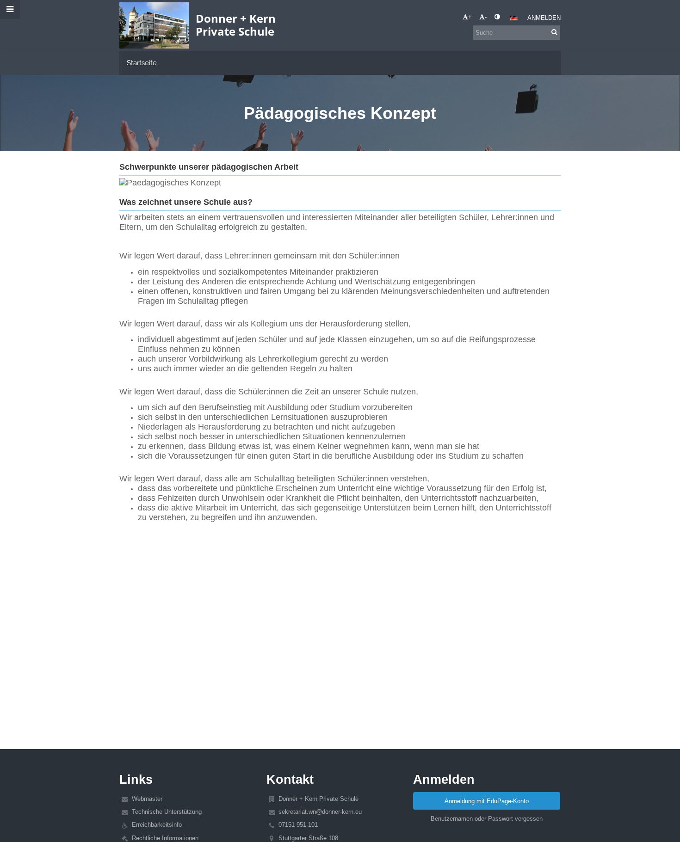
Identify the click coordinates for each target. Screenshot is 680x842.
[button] (497, 17)
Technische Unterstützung (167, 811)
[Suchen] (554, 32)
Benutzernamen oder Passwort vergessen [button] (487, 818)
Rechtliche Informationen (165, 838)
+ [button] (470, 16)
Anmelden (544, 17)
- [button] (486, 16)
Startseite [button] (142, 63)
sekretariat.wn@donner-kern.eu (320, 811)
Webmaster (147, 798)
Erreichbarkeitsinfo (157, 824)
